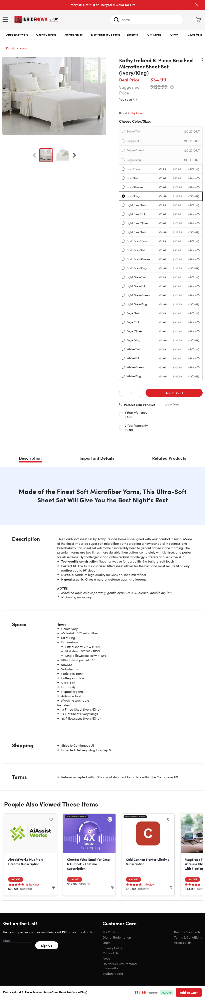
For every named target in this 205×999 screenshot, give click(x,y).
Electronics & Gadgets (105, 34)
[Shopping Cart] (198, 19)
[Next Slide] (74, 155)
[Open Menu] (6, 20)
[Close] (196, 5)
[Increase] (139, 393)
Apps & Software (17, 34)
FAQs (106, 958)
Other (174, 34)
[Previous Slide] (34, 155)
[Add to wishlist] (202, 59)
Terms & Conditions (188, 937)
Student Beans (113, 973)
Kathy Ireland (136, 113)
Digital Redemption (116, 937)
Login (106, 942)
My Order (109, 932)
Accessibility (183, 942)
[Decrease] (123, 393)
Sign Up (46, 945)
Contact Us (110, 953)
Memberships (73, 34)
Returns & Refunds (187, 932)
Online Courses (46, 34)
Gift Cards (154, 34)
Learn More (172, 404)
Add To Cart (174, 393)
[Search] (116, 20)
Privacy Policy (112, 948)
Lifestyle (132, 34)
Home (23, 48)
